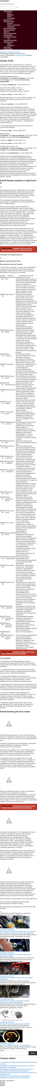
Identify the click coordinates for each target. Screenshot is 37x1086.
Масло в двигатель (13, 25)
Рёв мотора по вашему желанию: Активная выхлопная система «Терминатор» (14, 1001)
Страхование (8, 35)
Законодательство (10, 28)
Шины (9, 43)
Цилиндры (10, 26)
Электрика (7, 47)
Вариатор (10, 15)
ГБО (8, 38)
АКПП (9, 13)
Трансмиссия (8, 11)
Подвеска (10, 45)
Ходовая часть (8, 42)
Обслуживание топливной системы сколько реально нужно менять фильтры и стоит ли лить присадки (18, 932)
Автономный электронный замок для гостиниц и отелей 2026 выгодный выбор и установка (16, 1070)
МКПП (9, 16)
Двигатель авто (9, 21)
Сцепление (11, 18)
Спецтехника (8, 49)
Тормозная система (10, 40)
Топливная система (10, 37)
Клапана (10, 23)
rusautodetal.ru (4, 1)
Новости (6, 32)
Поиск (2, 1050)
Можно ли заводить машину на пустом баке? (15, 1045)
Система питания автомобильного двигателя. (15, 1024)
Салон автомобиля (10, 33)
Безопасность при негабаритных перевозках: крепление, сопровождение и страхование (15, 1076)
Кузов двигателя (9, 30)
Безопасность (8, 20)
